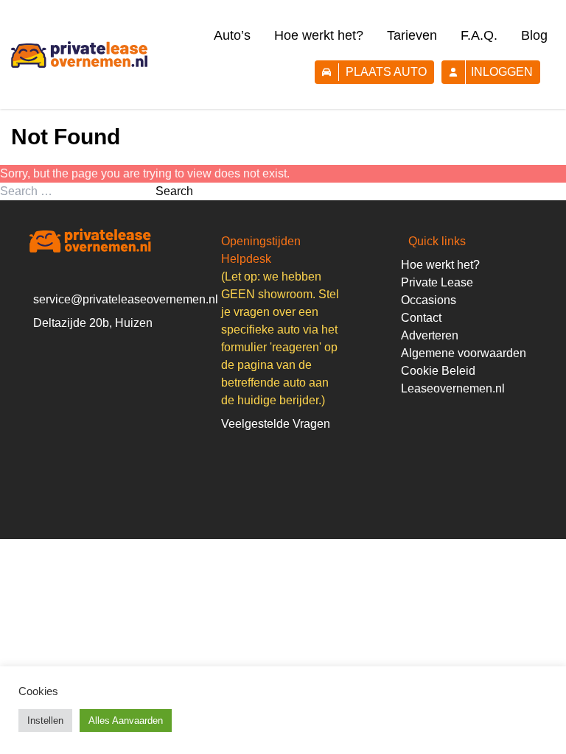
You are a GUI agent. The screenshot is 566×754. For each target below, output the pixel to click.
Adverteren (429, 335)
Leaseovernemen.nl (453, 388)
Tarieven (412, 35)
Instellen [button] (45, 720)
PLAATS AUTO (386, 72)
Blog (534, 35)
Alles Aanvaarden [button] (125, 720)
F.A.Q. (479, 35)
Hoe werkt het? (318, 35)
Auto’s (232, 35)
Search (174, 191)
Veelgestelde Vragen (275, 423)
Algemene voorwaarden (463, 353)
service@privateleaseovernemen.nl (125, 299)
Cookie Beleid (438, 370)
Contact (421, 317)
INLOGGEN (502, 72)
